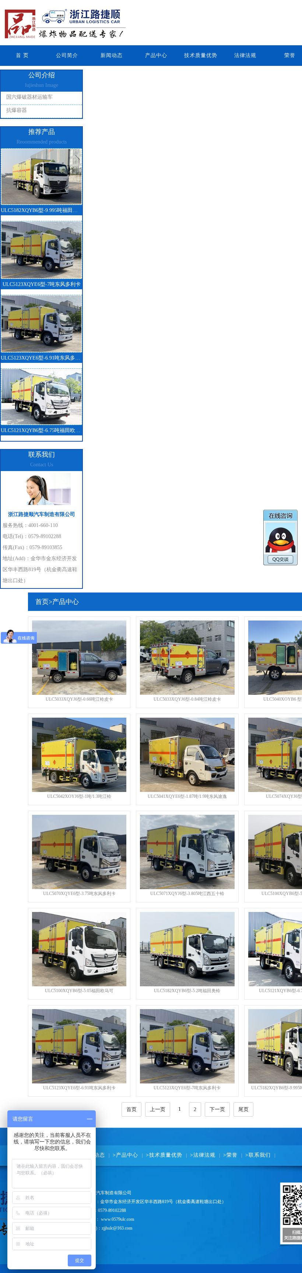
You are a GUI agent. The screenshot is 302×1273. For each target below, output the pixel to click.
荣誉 (289, 55)
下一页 (217, 1109)
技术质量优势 (200, 55)
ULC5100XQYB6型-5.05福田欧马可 (79, 990)
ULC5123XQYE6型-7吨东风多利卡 (187, 1087)
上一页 (157, 1109)
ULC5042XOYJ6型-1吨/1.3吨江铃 (79, 796)
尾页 (243, 1109)
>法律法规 (202, 1155)
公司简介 (67, 55)
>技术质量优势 (164, 1155)
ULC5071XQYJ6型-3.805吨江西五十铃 (187, 893)
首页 (42, 601)
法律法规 (245, 55)
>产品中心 (125, 1155)
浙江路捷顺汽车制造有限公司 (110, 22)
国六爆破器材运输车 (29, 97)
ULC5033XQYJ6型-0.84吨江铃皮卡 (187, 699)
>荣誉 (230, 1155)
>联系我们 (258, 1155)
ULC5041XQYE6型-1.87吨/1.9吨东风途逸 (187, 796)
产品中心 (156, 55)
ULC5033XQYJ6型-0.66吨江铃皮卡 (79, 699)
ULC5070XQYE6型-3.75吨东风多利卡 (79, 893)
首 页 (22, 55)
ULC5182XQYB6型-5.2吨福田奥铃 (187, 990)
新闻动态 (112, 55)
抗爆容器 (16, 110)
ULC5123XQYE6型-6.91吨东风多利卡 (79, 1087)
